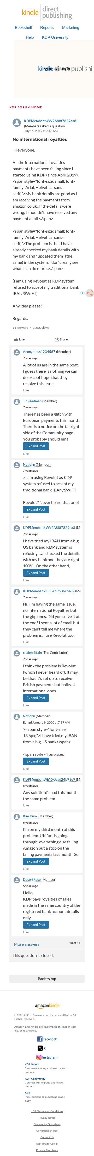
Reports (47, 27)
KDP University (55, 37)
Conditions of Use (47, 1130)
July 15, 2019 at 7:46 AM (41, 131)
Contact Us (47, 1137)
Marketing (70, 27)
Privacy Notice (47, 1117)
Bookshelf (23, 27)
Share (64, 339)
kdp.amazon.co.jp (47, 1143)
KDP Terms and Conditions (47, 1111)
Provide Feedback (47, 1150)
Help (30, 37)
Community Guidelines (47, 1124)
